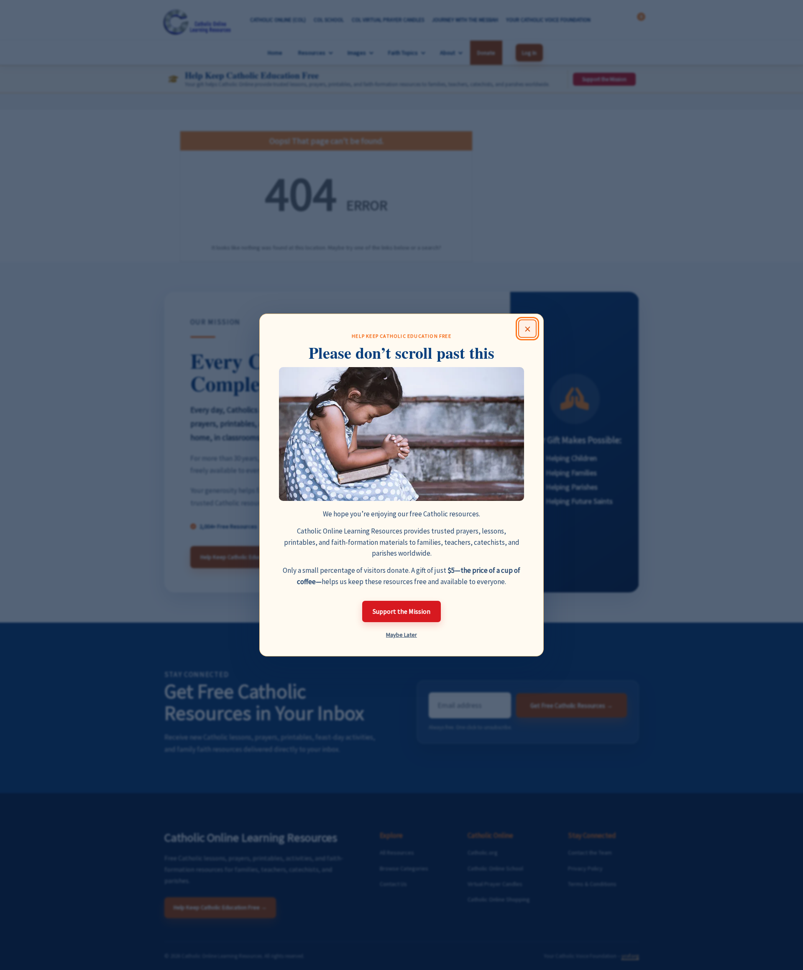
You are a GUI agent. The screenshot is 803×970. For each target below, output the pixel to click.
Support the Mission (401, 611)
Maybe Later (401, 634)
